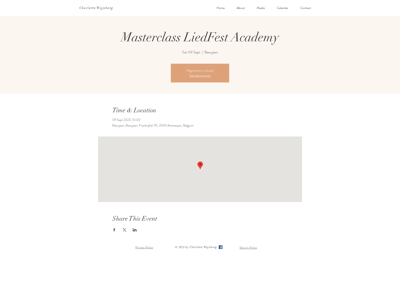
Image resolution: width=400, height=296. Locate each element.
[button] (241, 8)
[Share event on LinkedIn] (135, 229)
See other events (200, 75)
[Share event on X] (124, 229)
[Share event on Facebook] (114, 229)
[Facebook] (220, 247)
